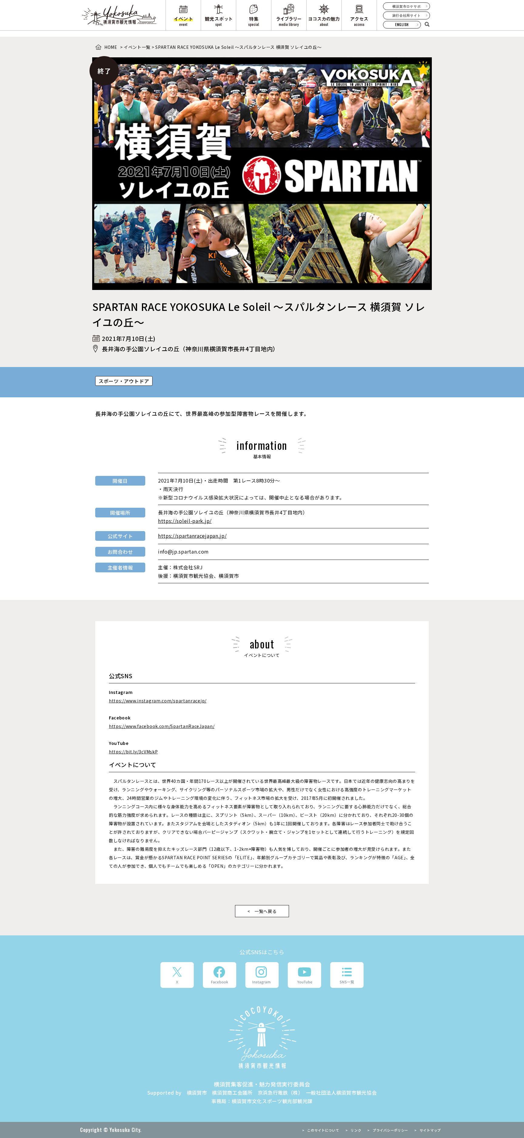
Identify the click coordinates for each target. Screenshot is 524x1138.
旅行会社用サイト (406, 15)
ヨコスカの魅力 (324, 15)
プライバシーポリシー (390, 1130)
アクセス (359, 15)
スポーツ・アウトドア (124, 381)
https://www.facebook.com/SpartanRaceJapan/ (161, 726)
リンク (356, 1130)
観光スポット (218, 15)
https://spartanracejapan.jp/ (192, 535)
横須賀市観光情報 (120, 15)
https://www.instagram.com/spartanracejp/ (158, 701)
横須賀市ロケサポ (406, 6)
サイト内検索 (427, 24)
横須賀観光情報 (262, 1037)
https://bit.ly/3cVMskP (133, 752)
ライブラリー (288, 15)
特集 (253, 15)
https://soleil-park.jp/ (185, 520)
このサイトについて (323, 1130)
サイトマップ (430, 1130)
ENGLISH (402, 24)
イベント (183, 15)
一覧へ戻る (265, 911)
